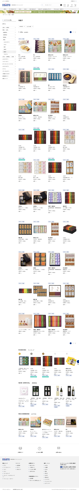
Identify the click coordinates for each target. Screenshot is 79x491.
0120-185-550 (69, 467)
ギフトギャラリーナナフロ (7, 63)
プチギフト (6, 54)
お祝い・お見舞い (5, 27)
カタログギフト (7, 42)
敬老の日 (46, 477)
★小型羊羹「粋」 (22, 86)
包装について (5, 78)
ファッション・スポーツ (58, 9)
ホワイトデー (47, 483)
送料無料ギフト (5, 76)
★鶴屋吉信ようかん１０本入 (39, 331)
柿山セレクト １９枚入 (23, 207)
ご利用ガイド (73, 1)
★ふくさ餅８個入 (22, 56)
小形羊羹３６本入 (66, 239)
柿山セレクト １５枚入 (23, 269)
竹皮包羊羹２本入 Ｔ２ (67, 177)
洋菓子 (5, 49)
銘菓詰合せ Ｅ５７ (67, 331)
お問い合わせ (32, 471)
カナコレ (4, 68)
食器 (4, 46)
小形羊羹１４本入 (51, 177)
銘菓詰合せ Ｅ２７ (52, 239)
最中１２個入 (36, 177)
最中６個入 (65, 147)
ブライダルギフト (5, 71)
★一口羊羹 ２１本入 (67, 207)
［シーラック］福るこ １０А (24, 329)
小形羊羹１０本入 (36, 147)
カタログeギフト (5, 66)
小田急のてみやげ (5, 73)
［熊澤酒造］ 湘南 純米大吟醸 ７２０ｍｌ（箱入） (59, 399)
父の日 (46, 475)
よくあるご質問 (33, 469)
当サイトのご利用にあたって (35, 480)
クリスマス (47, 479)
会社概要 (31, 478)
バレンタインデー (48, 481)
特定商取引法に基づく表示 (18, 489)
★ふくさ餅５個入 (36, 56)
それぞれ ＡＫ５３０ (52, 56)
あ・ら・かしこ (22, 117)
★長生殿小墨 (68, 431)
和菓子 (5, 51)
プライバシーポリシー (6, 489)
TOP (3, 14)
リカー (20, 9)
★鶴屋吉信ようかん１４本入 (53, 331)
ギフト (5, 9)
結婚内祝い (5, 32)
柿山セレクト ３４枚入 (38, 207)
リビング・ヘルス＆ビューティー (44, 9)
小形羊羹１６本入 (57, 370)
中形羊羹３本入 (36, 86)
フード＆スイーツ (12, 9)
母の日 (46, 473)
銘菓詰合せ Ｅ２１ (67, 269)
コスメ (25, 9)
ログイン (18, 467)
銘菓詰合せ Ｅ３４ (52, 117)
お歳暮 (46, 467)
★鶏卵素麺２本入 (66, 86)
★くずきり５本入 (51, 86)
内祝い (10, 14)
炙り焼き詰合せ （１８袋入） (39, 269)
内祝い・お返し (5, 29)
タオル (5, 44)
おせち (46, 469)
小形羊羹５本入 (66, 117)
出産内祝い (5, 34)
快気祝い (5, 37)
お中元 (46, 465)
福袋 (46, 471)
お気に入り (19, 469)
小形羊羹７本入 (22, 147)
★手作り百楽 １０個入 (23, 239)
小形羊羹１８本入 (51, 147)
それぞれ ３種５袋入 (37, 239)
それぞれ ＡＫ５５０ (67, 56)
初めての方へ (32, 465)
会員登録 (18, 465)
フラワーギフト (5, 61)
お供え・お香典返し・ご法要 (8, 56)
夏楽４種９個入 (69, 370)
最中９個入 (21, 177)
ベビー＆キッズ (32, 9)
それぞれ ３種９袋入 (37, 117)
